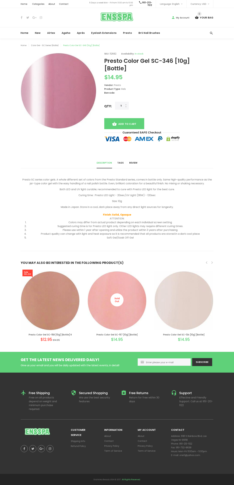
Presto (127, 33)
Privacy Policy (111, 446)
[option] (50, 303)
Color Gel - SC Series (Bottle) (45, 45)
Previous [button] (207, 263)
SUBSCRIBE (202, 362)
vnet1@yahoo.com (189, 455)
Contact (63, 4)
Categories (38, 4)
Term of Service (113, 450)
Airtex (51, 33)
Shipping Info (78, 441)
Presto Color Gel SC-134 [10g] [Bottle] (184, 334)
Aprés (81, 33)
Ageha (66, 33)
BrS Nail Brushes (149, 33)
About (51, 4)
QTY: (108, 106)
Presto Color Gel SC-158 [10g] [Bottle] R (50, 334)
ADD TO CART (127, 124)
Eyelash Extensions (104, 33)
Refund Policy (78, 446)
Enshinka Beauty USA (104, 479)
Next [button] (212, 263)
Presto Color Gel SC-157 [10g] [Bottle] (117, 334)
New (38, 33)
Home (24, 4)
